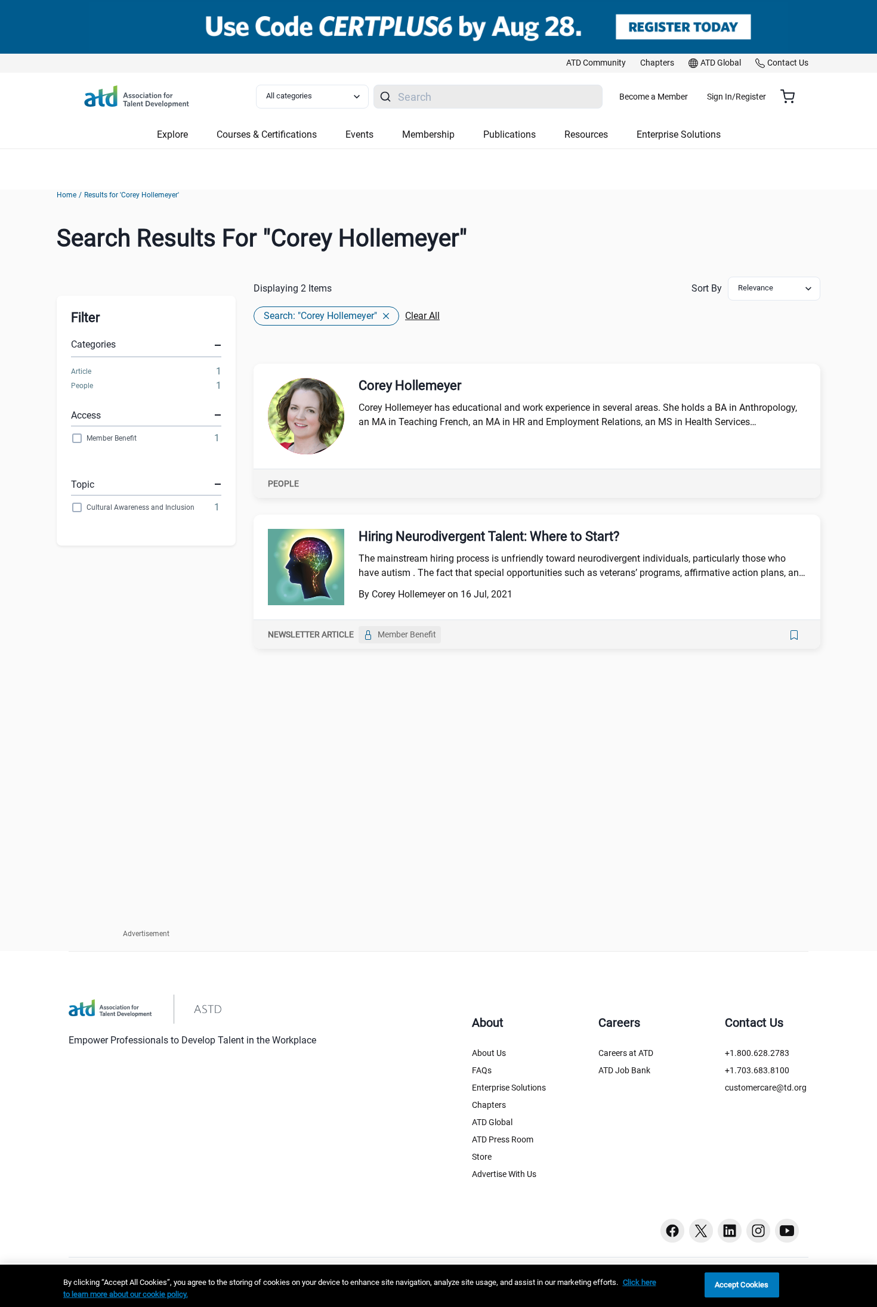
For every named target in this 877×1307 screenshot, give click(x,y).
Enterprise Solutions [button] (679, 134)
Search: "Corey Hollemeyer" (320, 315)
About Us (489, 1053)
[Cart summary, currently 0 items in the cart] (792, 97)
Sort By (706, 288)
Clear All (422, 315)
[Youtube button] (787, 1231)
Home (66, 195)
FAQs (482, 1070)
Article (81, 371)
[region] (438, 1286)
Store (482, 1157)
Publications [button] (509, 134)
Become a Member (653, 96)
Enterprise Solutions (509, 1087)
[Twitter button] (701, 1231)
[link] (596, 63)
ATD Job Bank (624, 1070)
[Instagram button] (758, 1231)
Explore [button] (172, 134)
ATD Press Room (502, 1139)
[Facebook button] (672, 1231)
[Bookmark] (794, 635)
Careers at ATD (625, 1053)
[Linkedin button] (730, 1231)
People (82, 386)
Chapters (489, 1105)
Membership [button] (428, 134)
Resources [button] (586, 134)
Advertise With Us (504, 1174)
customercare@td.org (766, 1087)
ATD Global (492, 1122)
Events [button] (359, 134)
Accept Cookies (742, 1284)
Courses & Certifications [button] (267, 134)
